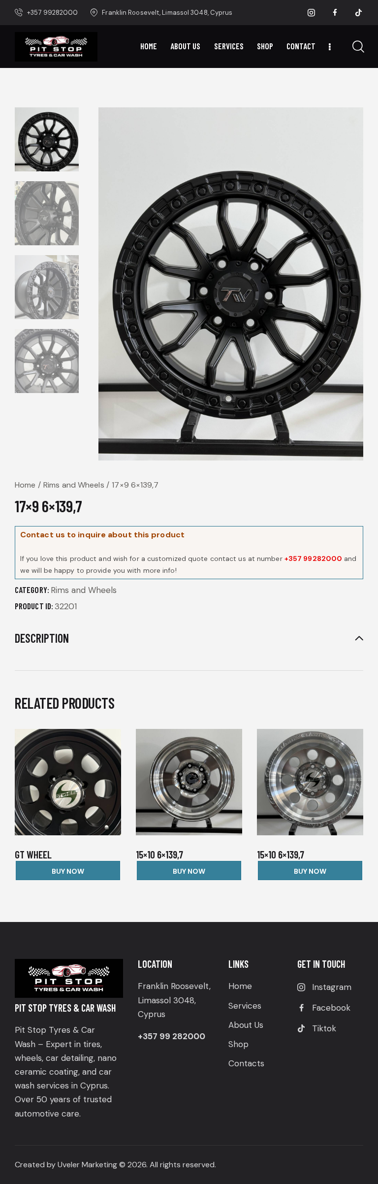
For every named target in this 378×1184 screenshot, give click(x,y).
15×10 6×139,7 (159, 854)
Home (25, 485)
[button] (54, 781)
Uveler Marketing (87, 1164)
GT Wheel (33, 854)
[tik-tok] (358, 12)
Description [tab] (42, 638)
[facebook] (335, 12)
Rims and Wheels (73, 485)
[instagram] (311, 12)
